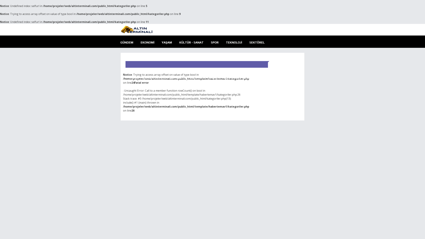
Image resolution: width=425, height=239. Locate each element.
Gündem (126, 42)
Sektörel (257, 42)
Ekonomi (147, 42)
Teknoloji (234, 42)
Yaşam (167, 42)
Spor (215, 42)
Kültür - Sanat (191, 42)
